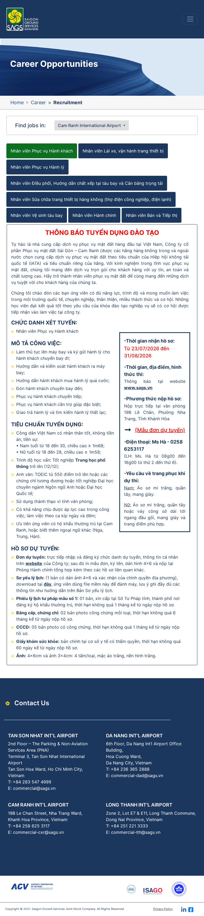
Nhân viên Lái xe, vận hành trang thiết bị (123, 151)
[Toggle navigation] (190, 19)
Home (17, 102)
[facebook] (196, 911)
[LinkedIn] (184, 911)
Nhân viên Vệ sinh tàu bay (37, 215)
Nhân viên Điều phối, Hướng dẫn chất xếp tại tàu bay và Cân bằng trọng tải (87, 183)
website (34, 563)
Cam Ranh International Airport (89, 125)
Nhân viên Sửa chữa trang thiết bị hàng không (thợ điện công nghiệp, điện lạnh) (91, 199)
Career (38, 102)
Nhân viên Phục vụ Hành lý (37, 167)
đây (47, 584)
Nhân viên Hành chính (94, 215)
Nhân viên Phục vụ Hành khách (42, 151)
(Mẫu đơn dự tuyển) (160, 430)
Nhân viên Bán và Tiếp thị (151, 215)
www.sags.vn (138, 387)
